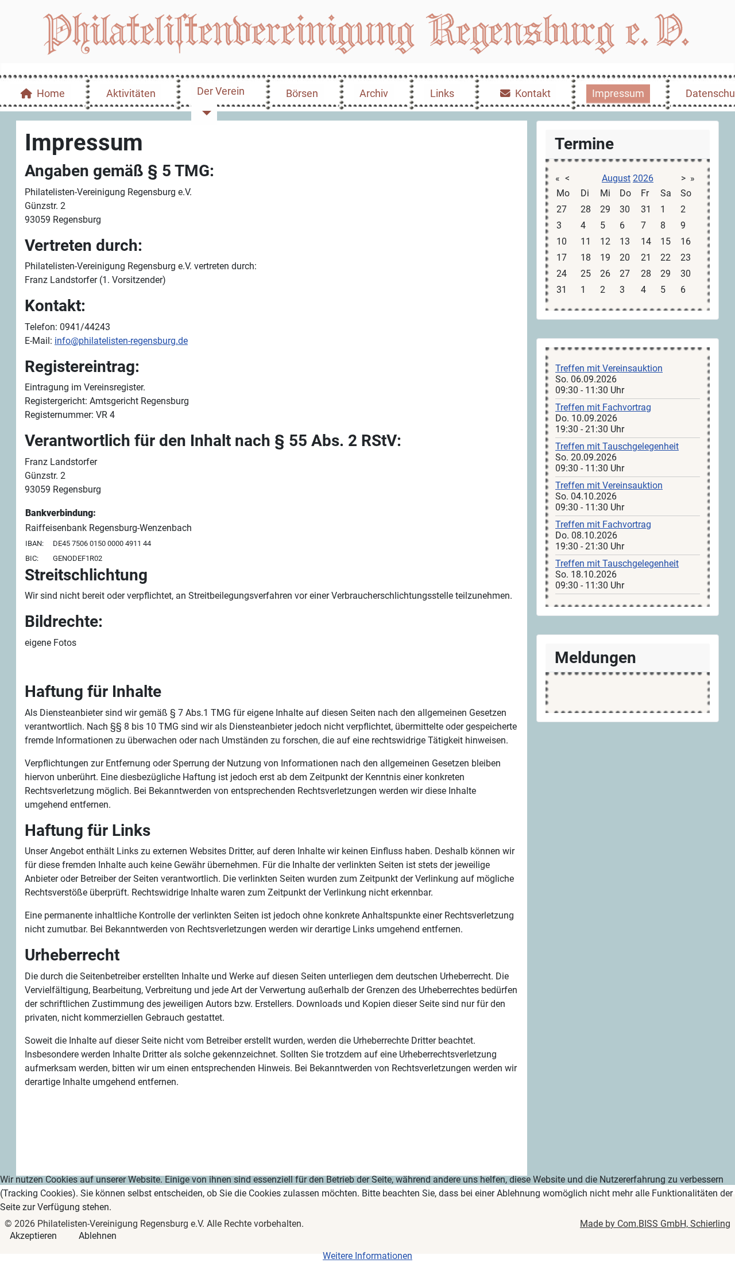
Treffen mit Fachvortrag (603, 407)
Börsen (302, 93)
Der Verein (221, 91)
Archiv (373, 93)
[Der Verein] (204, 113)
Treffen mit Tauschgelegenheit (617, 446)
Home (51, 93)
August (616, 178)
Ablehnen (98, 1235)
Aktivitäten (131, 93)
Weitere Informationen (367, 1255)
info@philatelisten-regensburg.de (121, 340)
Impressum (618, 93)
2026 (643, 178)
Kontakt (533, 93)
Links (442, 93)
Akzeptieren (33, 1235)
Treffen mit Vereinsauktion (609, 368)
